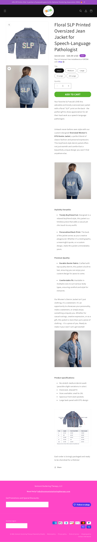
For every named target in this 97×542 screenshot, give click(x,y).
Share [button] (59, 467)
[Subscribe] (45, 504)
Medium (71, 71)
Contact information (84, 536)
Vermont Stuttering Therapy (23, 534)
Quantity (57, 81)
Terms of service (74, 534)
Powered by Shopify (39, 534)
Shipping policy (86, 534)
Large (82, 71)
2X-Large (72, 76)
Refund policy (51, 534)
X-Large (60, 76)
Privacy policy (62, 534)
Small (59, 71)
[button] (5, 11)
